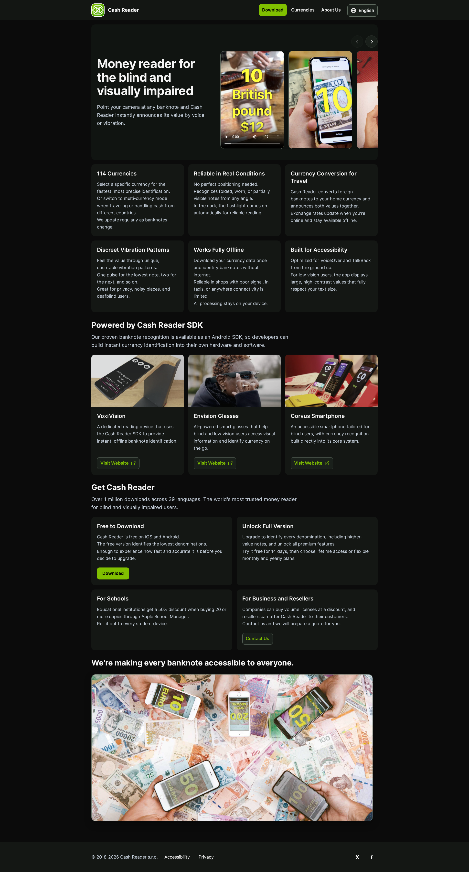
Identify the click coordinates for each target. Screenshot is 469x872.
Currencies (303, 9)
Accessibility (177, 857)
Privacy (206, 857)
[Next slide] (371, 41)
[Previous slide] (357, 41)
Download (272, 9)
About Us (331, 9)
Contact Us (257, 638)
